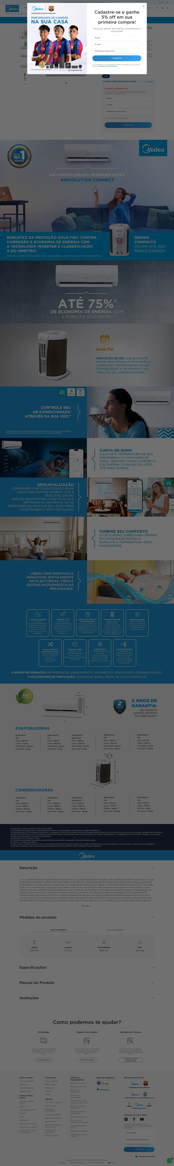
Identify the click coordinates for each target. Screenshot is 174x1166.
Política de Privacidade (108, 66)
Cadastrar (117, 58)
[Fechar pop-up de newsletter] (143, 6)
